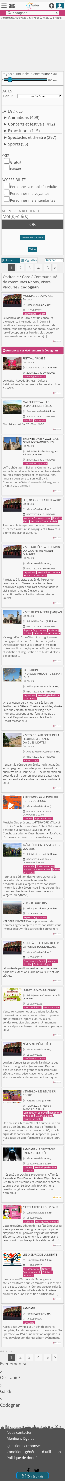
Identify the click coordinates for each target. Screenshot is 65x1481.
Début (8, 96)
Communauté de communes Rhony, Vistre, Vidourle (30, 282)
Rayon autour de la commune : (27, 73)
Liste (7, 260)
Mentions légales (20, 1438)
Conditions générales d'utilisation (34, 1451)
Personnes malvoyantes (29, 193)
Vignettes (29, 260)
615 (33, 1475)
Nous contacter (19, 1432)
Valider (32, 249)
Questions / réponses (24, 1445)
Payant (15, 169)
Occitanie (11, 276)
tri (33, 260)
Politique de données (24, 1457)
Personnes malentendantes (32, 200)
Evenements (12, 1364)
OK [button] (32, 224)
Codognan (10, 1405)
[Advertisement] (32, 45)
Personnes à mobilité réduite (33, 186)
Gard (26, 276)
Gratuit (15, 162)
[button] (33, 239)
